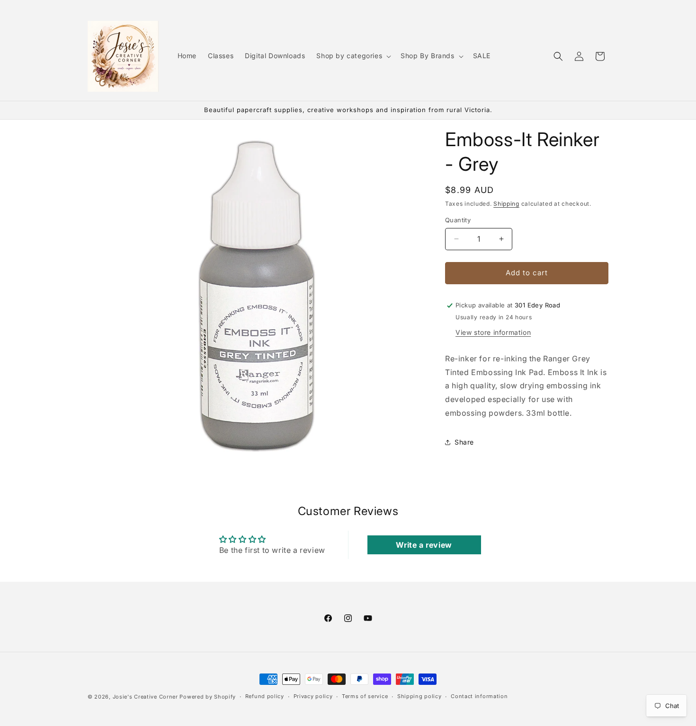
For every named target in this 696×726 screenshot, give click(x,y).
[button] (353, 56)
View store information (493, 332)
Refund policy (264, 696)
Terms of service (365, 696)
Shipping (506, 203)
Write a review (424, 545)
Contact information (479, 696)
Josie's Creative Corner (145, 696)
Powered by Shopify (207, 696)
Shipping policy (419, 696)
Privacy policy (313, 696)
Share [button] (464, 442)
